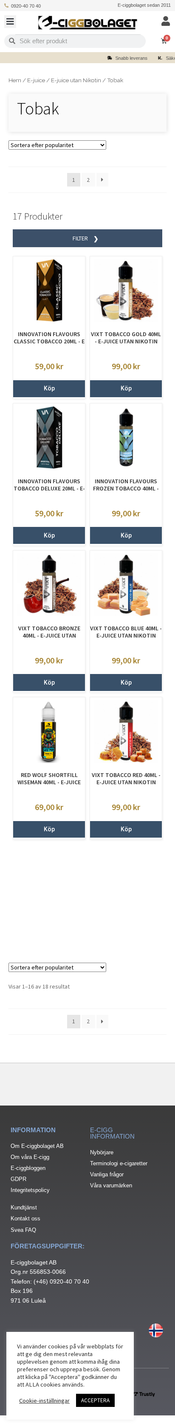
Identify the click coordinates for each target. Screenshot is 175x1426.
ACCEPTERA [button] (95, 1400)
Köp (49, 388)
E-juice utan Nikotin (76, 80)
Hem (14, 80)
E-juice (36, 80)
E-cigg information (112, 1133)
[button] (10, 21)
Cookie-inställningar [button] (44, 1400)
